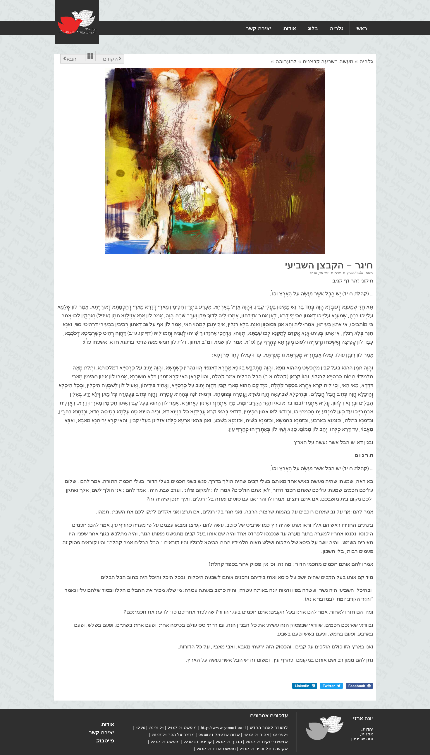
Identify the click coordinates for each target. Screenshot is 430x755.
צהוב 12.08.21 (256, 734)
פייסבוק (105, 740)
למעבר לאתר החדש (269, 727)
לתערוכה (286, 61)
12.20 (140, 727)
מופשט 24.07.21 (182, 727)
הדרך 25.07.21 (229, 741)
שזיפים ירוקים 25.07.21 (267, 741)
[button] (359, 686)
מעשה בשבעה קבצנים (328, 61)
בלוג (313, 28)
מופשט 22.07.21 (165, 741)
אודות (289, 28)
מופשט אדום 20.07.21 (216, 748)
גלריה (336, 28)
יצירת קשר (258, 28)
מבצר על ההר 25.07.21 (173, 734)
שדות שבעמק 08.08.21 (219, 734)
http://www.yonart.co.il (223, 727)
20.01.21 (156, 727)
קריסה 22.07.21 (198, 741)
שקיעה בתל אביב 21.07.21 (264, 748)
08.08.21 (280, 734)
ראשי (361, 28)
